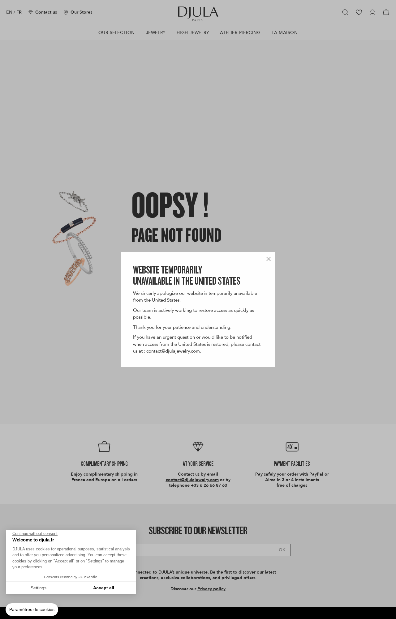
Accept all (103, 587)
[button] (32, 609)
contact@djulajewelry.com (173, 351)
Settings (38, 587)
